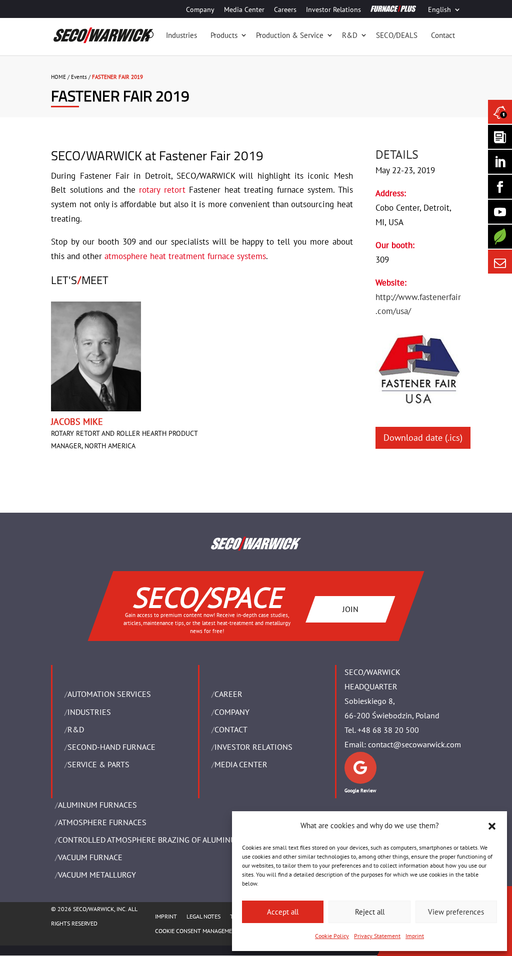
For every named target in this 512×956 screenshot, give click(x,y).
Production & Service (290, 35)
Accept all (282, 912)
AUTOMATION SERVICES (109, 694)
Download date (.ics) (423, 437)
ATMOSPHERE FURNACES (102, 822)
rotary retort (162, 189)
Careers (285, 10)
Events (79, 76)
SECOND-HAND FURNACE (112, 747)
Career (228, 694)
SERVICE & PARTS (99, 764)
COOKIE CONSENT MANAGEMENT (197, 931)
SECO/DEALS (397, 35)
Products (224, 35)
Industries (181, 35)
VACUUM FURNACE (90, 857)
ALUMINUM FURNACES (97, 805)
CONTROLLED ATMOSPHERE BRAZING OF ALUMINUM (150, 840)
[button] (492, 826)
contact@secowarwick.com (414, 744)
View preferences (456, 912)
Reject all (369, 912)
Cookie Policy (332, 936)
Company (200, 10)
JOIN (350, 609)
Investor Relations (333, 10)
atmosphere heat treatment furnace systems (185, 256)
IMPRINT (166, 916)
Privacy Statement (377, 936)
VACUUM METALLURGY (97, 875)
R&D (350, 35)
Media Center (244, 10)
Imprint (415, 936)
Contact (443, 35)
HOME (58, 76)
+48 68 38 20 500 (388, 730)
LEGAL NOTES (203, 916)
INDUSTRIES (89, 712)
